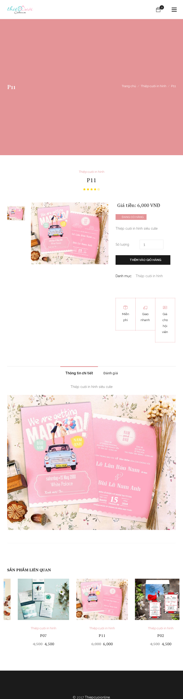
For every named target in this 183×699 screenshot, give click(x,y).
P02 (150, 635)
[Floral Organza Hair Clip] (117, 286)
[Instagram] (108, 686)
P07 (33, 635)
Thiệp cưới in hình (153, 86)
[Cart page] (158, 9)
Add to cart (33, 644)
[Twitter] (86, 686)
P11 (91, 635)
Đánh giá (110, 373)
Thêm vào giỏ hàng (145, 260)
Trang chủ (129, 86)
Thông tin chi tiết (79, 373)
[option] (16, 213)
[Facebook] (75, 686)
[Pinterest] (97, 686)
